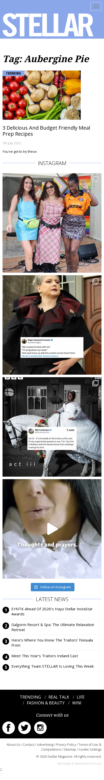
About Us (13, 744)
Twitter (24, 727)
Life (81, 697)
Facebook (8, 727)
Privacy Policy (66, 744)
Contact (28, 744)
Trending (13, 73)
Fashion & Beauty (46, 702)
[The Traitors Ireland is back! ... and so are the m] (52, 325)
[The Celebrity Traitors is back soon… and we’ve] (52, 529)
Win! (76, 702)
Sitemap (70, 749)
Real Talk (58, 697)
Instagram (40, 727)
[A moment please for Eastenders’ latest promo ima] (52, 427)
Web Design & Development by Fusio (79, 763)
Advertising (45, 744)
